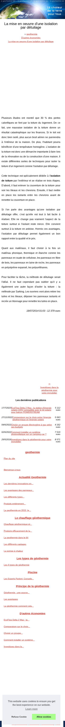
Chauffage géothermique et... (18, 524)
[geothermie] (32, 9)
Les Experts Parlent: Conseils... (19, 579)
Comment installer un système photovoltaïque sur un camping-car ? (28, 433)
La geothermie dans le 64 (16, 537)
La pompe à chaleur (13, 551)
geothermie (31, 34)
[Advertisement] (32, 77)
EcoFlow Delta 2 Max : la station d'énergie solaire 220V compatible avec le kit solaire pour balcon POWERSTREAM (31, 410)
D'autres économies (30, 37)
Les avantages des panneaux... (19, 490)
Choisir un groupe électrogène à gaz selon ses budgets (31, 426)
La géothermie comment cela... (19, 606)
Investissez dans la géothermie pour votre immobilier (49, 390)
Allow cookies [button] (44, 717)
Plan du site (9, 458)
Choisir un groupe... (13, 633)
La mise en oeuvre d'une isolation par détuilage (31, 41)
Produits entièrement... (15, 503)
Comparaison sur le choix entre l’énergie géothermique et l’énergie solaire (31, 418)
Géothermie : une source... (16, 592)
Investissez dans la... (14, 646)
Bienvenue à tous (12, 470)
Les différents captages (15, 544)
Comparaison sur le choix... (17, 626)
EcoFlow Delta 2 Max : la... (16, 620)
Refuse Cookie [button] (19, 717)
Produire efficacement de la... (18, 531)
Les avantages (11, 599)
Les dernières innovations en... (18, 483)
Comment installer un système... (19, 640)
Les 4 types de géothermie (16, 565)
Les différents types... (14, 497)
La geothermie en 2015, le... (17, 510)
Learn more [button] (31, 709)
